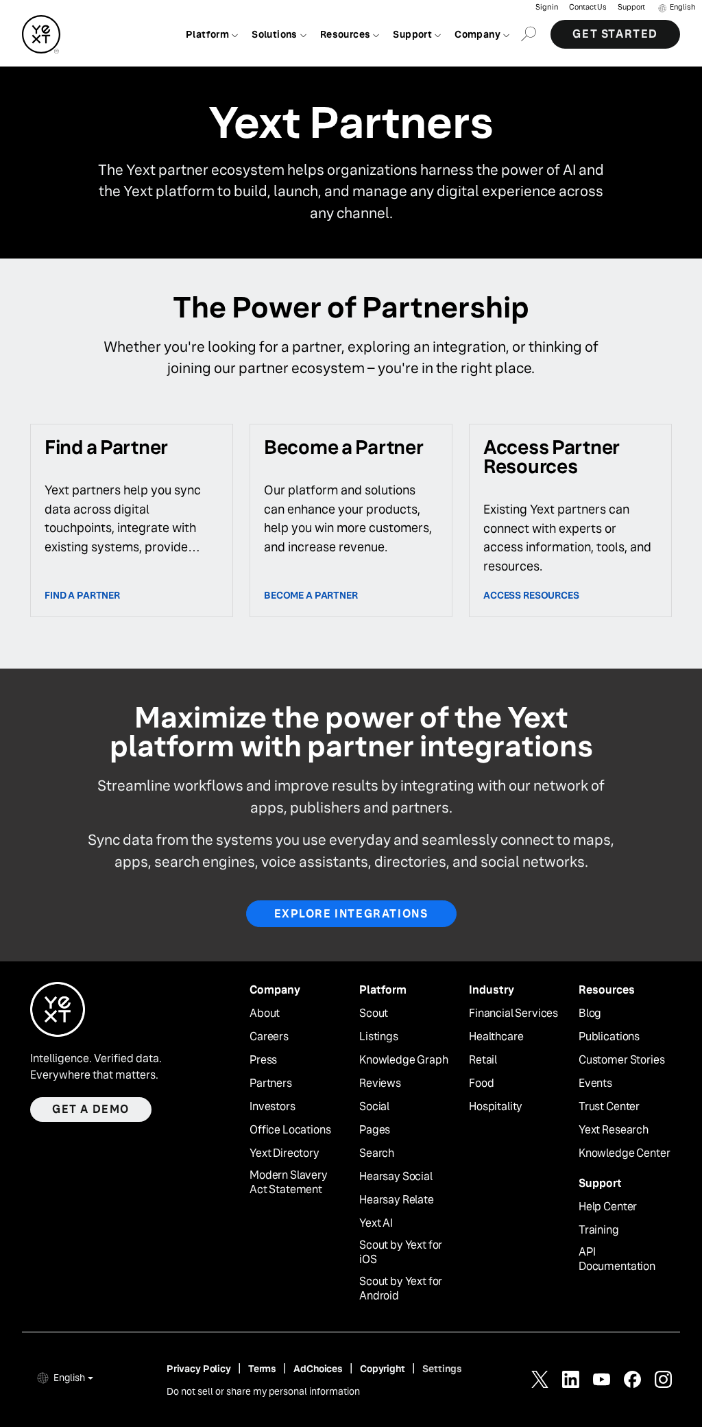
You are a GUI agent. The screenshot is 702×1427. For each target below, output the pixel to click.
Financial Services (513, 1013)
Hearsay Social (396, 1177)
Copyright (382, 1369)
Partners (271, 1083)
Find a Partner (82, 595)
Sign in (546, 7)
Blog (590, 1013)
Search (376, 1153)
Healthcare (496, 1037)
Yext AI (376, 1223)
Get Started (615, 34)
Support (631, 7)
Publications (609, 1037)
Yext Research (614, 1130)
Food (481, 1083)
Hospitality (495, 1107)
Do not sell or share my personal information (263, 1391)
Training (599, 1230)
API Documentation (617, 1259)
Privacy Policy (199, 1369)
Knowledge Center (624, 1153)
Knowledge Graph (403, 1060)
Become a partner (311, 595)
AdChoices (318, 1369)
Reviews (380, 1083)
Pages (374, 1130)
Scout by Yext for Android (400, 1289)
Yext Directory (284, 1153)
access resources (531, 595)
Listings (378, 1037)
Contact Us (588, 7)
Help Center (608, 1207)
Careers (269, 1037)
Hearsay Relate (396, 1200)
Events (595, 1083)
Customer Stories (621, 1060)
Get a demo (91, 1109)
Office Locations (290, 1130)
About (265, 1013)
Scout (373, 1013)
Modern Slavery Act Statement (289, 1182)
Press (263, 1060)
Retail (483, 1060)
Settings (442, 1369)
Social (374, 1107)
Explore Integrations (351, 914)
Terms (262, 1369)
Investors (272, 1107)
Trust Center (609, 1107)
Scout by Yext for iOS (400, 1252)
